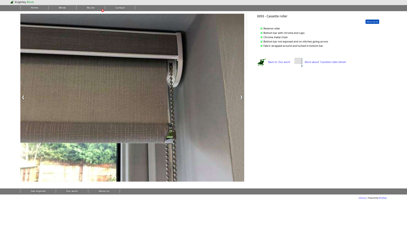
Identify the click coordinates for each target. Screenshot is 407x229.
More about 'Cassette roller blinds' (325, 62)
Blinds (62, 7)
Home (34, 7)
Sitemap (362, 198)
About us (104, 191)
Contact (120, 7)
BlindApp (383, 198)
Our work (72, 191)
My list (91, 7)
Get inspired (38, 191)
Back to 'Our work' (279, 62)
